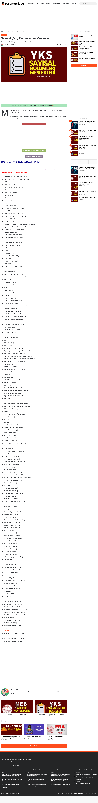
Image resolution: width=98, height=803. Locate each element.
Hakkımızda (81, 793)
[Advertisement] (49, 19)
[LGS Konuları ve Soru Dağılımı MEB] (74, 132)
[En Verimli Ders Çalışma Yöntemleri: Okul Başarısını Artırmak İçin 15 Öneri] (11, 729)
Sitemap (67, 793)
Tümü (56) (83, 65)
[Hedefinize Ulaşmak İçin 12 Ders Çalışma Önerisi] (74, 43)
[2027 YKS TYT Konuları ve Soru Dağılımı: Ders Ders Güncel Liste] (74, 125)
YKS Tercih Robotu (56, 3)
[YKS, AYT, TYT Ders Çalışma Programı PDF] (74, 54)
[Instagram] (13, 693)
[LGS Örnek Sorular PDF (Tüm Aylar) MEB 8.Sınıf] (74, 147)
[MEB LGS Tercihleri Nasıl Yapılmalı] (74, 60)
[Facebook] (14, 765)
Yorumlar (93, 162)
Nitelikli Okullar (40, 3)
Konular (47, 3)
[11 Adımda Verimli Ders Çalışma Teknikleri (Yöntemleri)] (74, 48)
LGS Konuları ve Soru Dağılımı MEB (87, 130)
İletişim (86, 793)
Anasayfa (4, 31)
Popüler (74, 162)
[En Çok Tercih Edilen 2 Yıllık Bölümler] (74, 153)
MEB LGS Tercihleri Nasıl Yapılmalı (87, 58)
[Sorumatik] (12, 3)
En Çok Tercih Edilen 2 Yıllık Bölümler (88, 152)
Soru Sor (74, 3)
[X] (11, 693)
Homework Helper (93, 793)
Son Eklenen (83, 162)
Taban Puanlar (30, 3)
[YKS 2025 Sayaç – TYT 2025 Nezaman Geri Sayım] (74, 140)
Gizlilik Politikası (73, 793)
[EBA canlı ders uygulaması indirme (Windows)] (57, 729)
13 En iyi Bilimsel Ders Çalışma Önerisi (32, 736)
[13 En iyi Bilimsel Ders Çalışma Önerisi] (34, 729)
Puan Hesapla (66, 3)
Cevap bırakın (34, 746)
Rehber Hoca (6, 44)
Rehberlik (9, 31)
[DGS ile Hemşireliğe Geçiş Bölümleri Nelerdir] (74, 37)
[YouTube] (17, 765)
